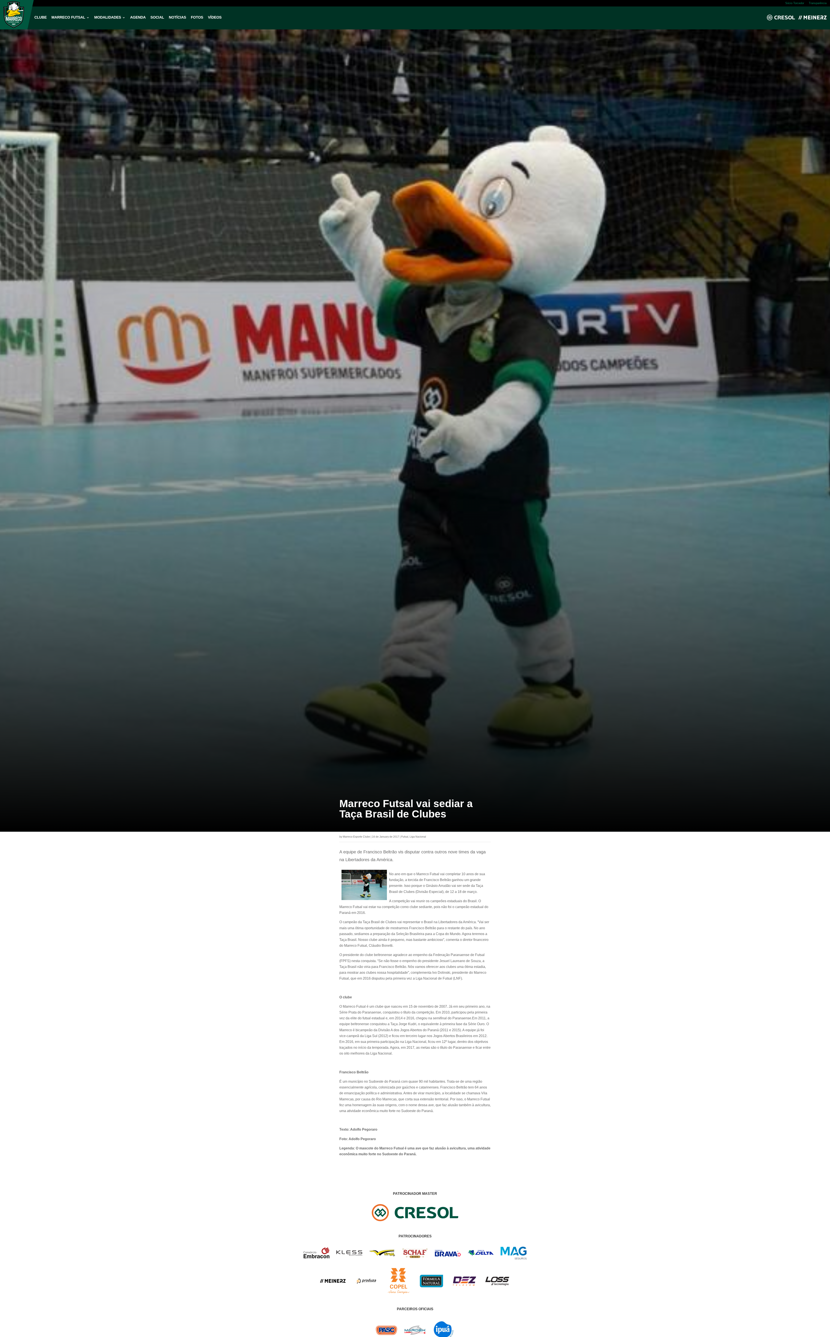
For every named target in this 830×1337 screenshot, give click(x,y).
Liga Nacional (418, 836)
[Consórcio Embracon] (316, 1257)
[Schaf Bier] (415, 1257)
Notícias (177, 17)
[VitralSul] (382, 1255)
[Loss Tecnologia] (497, 1285)
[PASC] (386, 1334)
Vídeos (215, 17)
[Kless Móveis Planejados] (349, 1254)
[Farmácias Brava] (448, 1255)
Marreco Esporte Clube (356, 836)
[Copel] (399, 1293)
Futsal (404, 836)
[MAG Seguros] (514, 1258)
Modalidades (107, 17)
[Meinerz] (333, 1282)
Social (157, 17)
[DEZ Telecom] (464, 1286)
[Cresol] (415, 1220)
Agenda (138, 17)
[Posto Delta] (481, 1255)
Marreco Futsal (68, 17)
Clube (40, 17)
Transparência (818, 3)
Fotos (197, 17)
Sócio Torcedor (794, 3)
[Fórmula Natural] (431, 1290)
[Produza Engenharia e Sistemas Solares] (366, 1293)
